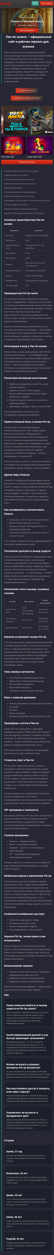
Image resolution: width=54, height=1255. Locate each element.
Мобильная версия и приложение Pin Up (20, 209)
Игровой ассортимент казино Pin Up (19, 196)
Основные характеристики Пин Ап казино (21, 171)
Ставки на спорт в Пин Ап (39, 201)
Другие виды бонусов (13, 188)
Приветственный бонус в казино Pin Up (20, 184)
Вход (35, 4)
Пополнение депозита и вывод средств (20, 192)
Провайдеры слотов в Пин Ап (16, 201)
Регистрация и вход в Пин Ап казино (19, 179)
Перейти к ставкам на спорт (27, 98)
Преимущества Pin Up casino (16, 175)
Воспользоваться (27, 30)
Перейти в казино (27, 90)
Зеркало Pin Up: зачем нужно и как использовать (24, 213)
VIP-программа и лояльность (16, 205)
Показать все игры (27, 162)
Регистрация (46, 4)
